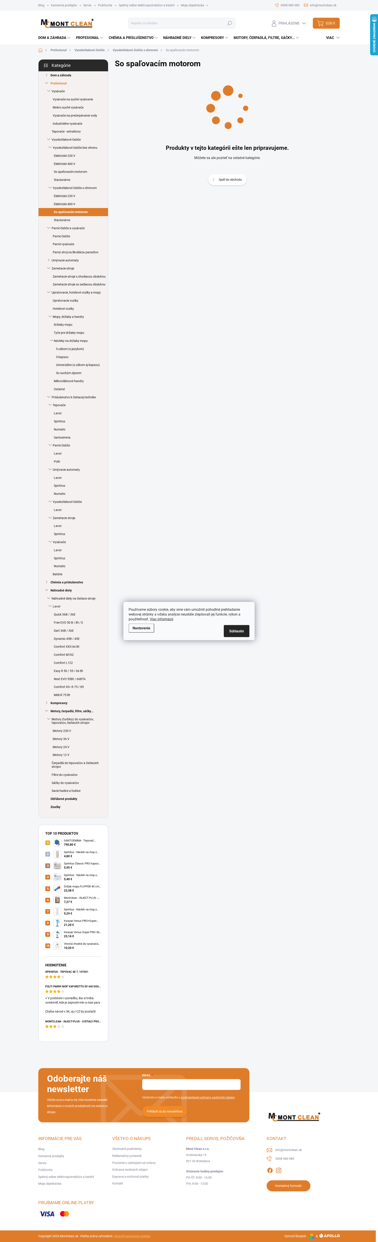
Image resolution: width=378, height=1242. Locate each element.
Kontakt (117, 1183)
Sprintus (59, 421)
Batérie (57, 574)
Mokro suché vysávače (68, 107)
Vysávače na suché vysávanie (73, 99)
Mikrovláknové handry (69, 381)
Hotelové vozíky (63, 308)
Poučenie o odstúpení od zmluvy (134, 1163)
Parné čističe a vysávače (68, 228)
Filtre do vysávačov (65, 775)
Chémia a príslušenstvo (67, 582)
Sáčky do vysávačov (65, 783)
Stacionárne (62, 180)
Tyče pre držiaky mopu (69, 332)
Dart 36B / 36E (64, 630)
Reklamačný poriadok (127, 1156)
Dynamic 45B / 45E (67, 638)
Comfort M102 (64, 654)
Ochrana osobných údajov (130, 1169)
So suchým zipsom (68, 373)
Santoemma (62, 437)
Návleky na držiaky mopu (71, 341)
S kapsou (62, 357)
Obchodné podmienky (127, 1149)
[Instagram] (278, 1170)
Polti (57, 461)
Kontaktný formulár (288, 1186)
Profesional (59, 83)
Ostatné (59, 389)
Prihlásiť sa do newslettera (165, 1111)
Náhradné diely (61, 590)
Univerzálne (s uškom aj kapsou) (78, 365)
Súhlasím (236, 631)
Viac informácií (161, 619)
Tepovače (59, 405)
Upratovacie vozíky (65, 300)
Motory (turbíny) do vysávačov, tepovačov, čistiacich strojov (73, 721)
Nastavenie (141, 628)
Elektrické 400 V (64, 164)
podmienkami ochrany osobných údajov (208, 1097)
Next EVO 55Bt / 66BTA (70, 679)
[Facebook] (270, 1170)
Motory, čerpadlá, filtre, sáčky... (72, 711)
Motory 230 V (62, 731)
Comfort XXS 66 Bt (66, 646)
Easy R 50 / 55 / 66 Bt (68, 671)
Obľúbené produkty (64, 799)
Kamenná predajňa (64, 5)
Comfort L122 (63, 663)
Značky (55, 807)
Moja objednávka (192, 5)
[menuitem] (55, 37)
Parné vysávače (63, 244)
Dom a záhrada (61, 75)
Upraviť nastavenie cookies (132, 1236)
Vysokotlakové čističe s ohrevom (75, 188)
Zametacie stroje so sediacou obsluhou (79, 284)
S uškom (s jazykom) (70, 349)
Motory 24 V (61, 747)
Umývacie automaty (65, 260)
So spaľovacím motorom (70, 171)
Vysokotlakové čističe (66, 139)
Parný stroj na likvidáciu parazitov (75, 252)
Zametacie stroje (63, 268)
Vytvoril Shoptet (295, 1236)
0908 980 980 (284, 1158)
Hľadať (229, 23)
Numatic (59, 429)
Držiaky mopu (63, 324)
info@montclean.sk (288, 1150)
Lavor (58, 413)
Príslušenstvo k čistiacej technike (74, 397)
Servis (87, 5)
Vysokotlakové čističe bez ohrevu (75, 147)
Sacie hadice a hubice (66, 790)
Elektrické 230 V (64, 155)
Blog (41, 5)
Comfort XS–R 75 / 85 (69, 687)
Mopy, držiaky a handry (68, 316)
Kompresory (59, 703)
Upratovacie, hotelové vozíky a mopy (76, 292)
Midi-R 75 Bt (62, 695)
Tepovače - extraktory (66, 131)
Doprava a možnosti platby (130, 1176)
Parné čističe (61, 236)
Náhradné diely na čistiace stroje (73, 598)
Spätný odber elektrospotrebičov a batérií (146, 5)
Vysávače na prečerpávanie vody (75, 115)
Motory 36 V (61, 739)
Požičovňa (105, 5)
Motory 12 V (61, 755)
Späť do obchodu (230, 179)
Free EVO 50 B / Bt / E (68, 622)
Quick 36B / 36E (64, 614)
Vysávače (58, 91)
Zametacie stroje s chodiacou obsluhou (79, 276)
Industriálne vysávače (67, 123)
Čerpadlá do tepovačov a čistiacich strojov (75, 764)
